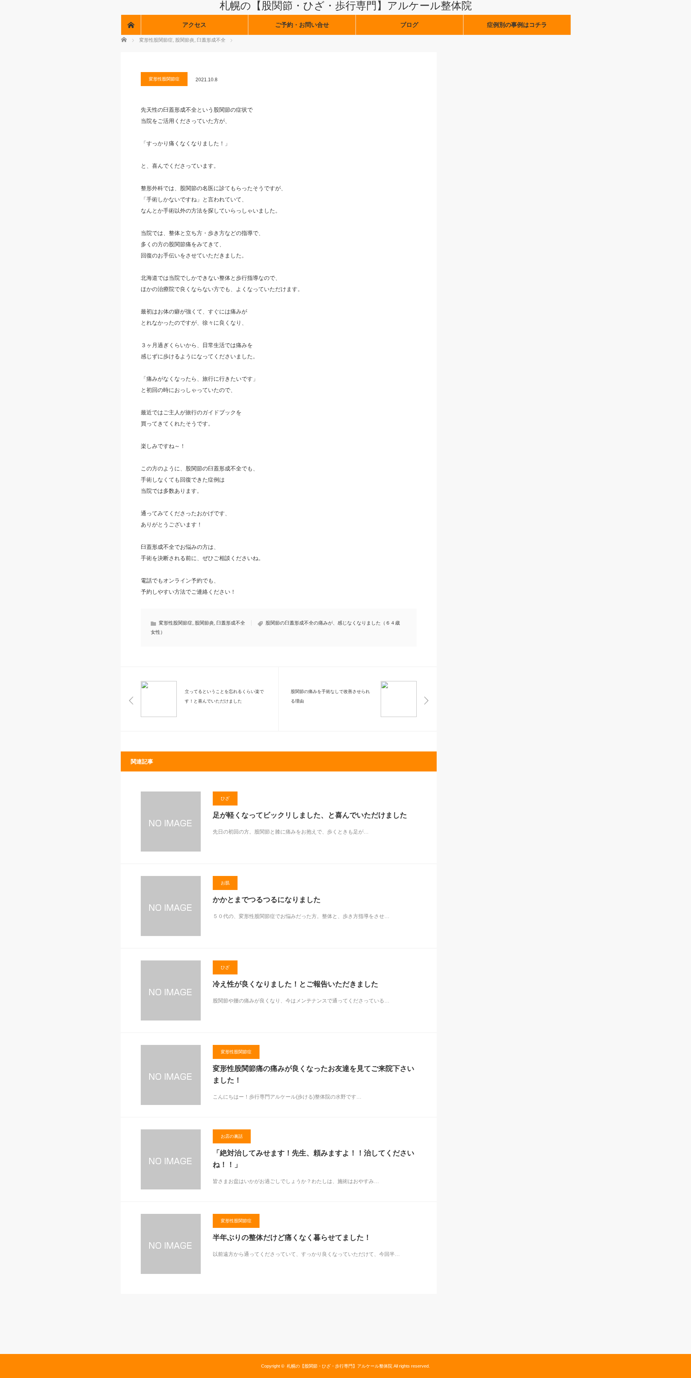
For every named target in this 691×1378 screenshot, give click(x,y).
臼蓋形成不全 (230, 623)
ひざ (225, 798)
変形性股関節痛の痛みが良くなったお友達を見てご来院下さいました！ (313, 1074)
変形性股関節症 (164, 78)
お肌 (225, 882)
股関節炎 (204, 623)
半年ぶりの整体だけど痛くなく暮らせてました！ (292, 1237)
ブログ (409, 24)
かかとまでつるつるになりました (267, 900)
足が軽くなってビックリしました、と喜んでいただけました (310, 815)
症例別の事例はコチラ (517, 24)
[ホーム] (131, 25)
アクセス (194, 24)
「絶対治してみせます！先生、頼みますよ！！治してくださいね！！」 (313, 1159)
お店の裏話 (232, 1136)
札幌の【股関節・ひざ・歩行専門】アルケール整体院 (346, 5)
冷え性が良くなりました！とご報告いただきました (295, 984)
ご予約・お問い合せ (302, 24)
